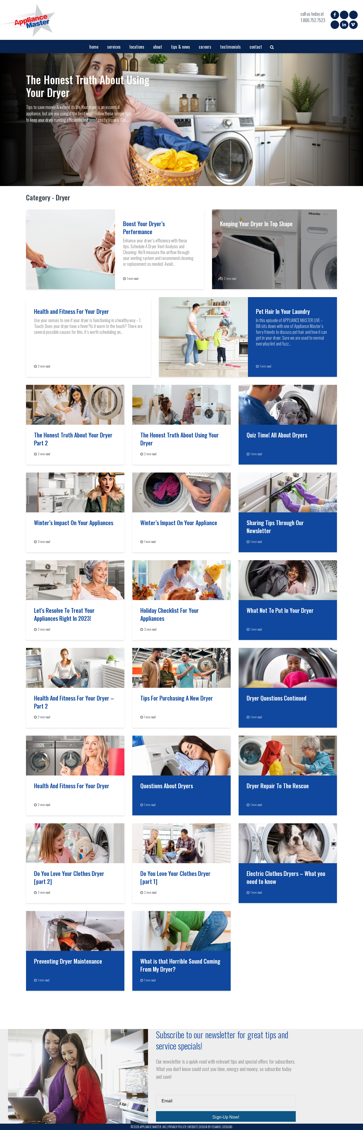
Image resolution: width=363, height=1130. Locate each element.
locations (136, 47)
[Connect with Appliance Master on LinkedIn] (344, 24)
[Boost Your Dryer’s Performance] (70, 249)
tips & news (180, 47)
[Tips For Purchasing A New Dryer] (181, 667)
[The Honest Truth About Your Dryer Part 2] (75, 404)
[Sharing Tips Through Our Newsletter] (288, 492)
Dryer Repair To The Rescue (278, 786)
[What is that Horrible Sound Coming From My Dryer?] (181, 930)
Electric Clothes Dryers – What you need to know (286, 877)
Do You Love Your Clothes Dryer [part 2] (69, 877)
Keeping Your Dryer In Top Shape (256, 223)
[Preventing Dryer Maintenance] (75, 930)
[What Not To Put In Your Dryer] (288, 579)
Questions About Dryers (166, 786)
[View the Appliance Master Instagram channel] (343, 15)
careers (205, 47)
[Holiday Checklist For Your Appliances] (181, 579)
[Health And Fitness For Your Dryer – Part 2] (75, 667)
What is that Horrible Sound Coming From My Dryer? (180, 965)
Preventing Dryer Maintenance (68, 961)
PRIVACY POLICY (177, 1127)
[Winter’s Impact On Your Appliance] (181, 492)
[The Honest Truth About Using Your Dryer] (181, 119)
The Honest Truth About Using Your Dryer (87, 86)
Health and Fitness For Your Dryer (71, 311)
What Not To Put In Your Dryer (280, 610)
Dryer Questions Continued (276, 698)
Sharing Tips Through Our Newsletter (275, 526)
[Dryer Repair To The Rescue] (288, 755)
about (157, 47)
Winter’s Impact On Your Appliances (73, 522)
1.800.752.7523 (313, 20)
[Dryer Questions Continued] (288, 667)
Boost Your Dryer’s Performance (144, 227)
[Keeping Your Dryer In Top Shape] (274, 249)
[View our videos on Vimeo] (353, 24)
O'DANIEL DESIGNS (221, 1127)
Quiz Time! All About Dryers (277, 435)
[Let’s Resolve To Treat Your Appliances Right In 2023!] (75, 579)
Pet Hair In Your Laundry (283, 311)
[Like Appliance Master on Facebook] (335, 14)
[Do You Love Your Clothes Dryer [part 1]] (181, 843)
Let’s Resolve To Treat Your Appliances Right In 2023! (64, 614)
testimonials (230, 47)
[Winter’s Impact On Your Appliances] (75, 492)
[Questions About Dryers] (181, 755)
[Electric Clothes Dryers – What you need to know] (288, 843)
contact (256, 47)
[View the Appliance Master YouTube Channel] (334, 25)
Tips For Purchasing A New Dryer (176, 698)
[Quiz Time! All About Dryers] (288, 404)
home (93, 47)
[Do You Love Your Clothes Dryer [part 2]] (75, 843)
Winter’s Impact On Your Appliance (178, 522)
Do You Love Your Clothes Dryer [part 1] (175, 877)
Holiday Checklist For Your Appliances (169, 614)
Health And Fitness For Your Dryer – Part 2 (74, 702)
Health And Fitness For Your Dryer (71, 786)
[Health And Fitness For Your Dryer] (75, 755)
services (114, 47)
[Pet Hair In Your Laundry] (203, 336)
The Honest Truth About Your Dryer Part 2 (73, 439)
